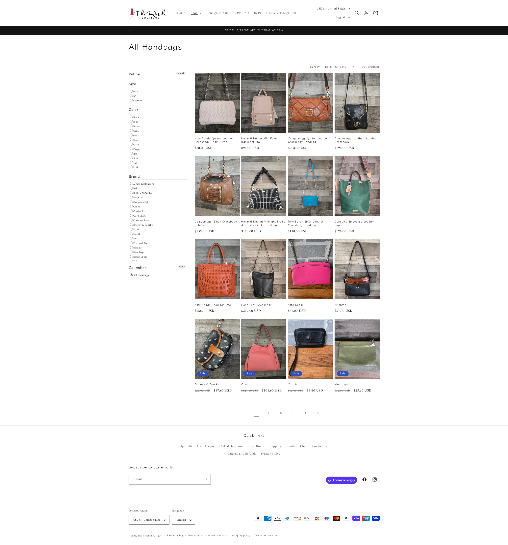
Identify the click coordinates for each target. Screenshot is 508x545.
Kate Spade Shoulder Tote (213, 305)
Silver (136, 158)
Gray (136, 135)
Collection (138, 267)
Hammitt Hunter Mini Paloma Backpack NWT (260, 140)
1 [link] (256, 413)
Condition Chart (297, 446)
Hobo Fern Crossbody (256, 305)
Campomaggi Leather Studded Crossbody (355, 140)
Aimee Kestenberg (143, 183)
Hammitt (138, 247)
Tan (135, 162)
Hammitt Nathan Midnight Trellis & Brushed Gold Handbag (263, 223)
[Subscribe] (205, 479)
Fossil (136, 234)
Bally (136, 188)
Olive (136, 144)
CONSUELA (139, 215)
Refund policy (175, 535)
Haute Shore (140, 256)
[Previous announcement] (129, 30)
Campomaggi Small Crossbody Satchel (216, 223)
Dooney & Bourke (143, 225)
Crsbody (137, 100)
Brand (134, 176)
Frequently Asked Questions (224, 446)
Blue (136, 121)
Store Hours (256, 446)
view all (181, 73)
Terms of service (217, 535)
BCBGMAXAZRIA (142, 193)
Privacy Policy (270, 454)
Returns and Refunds (242, 454)
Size (132, 83)
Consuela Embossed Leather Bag (354, 223)
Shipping (275, 446)
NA (135, 96)
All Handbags (141, 275)
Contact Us (319, 446)
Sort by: (315, 66)
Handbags (139, 252)
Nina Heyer (342, 384)
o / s (135, 91)
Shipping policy (241, 535)
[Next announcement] (378, 30)
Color (134, 109)
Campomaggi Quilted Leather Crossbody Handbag (308, 140)
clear (182, 266)
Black (136, 117)
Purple (137, 149)
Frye (135, 238)
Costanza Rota (141, 220)
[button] (196, 13)
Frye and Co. (140, 243)
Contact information (266, 535)
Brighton (138, 197)
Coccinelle (139, 211)
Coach (136, 206)
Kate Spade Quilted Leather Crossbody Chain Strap (214, 140)
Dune (136, 229)
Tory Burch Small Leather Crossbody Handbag (305, 223)
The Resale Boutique (150, 535)
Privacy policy (196, 535)
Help (180, 446)
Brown (136, 126)
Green (136, 140)
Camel (136, 131)
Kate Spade (296, 305)
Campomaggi (140, 202)
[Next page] (318, 413)
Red (135, 153)
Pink (136, 167)
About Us (194, 446)
